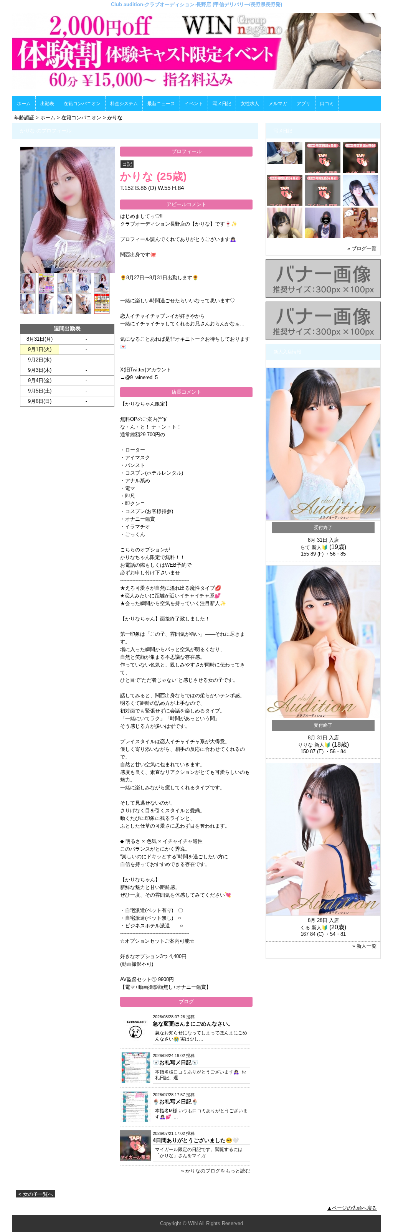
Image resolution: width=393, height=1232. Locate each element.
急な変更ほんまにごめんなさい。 (193, 1024)
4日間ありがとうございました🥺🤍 (196, 1140)
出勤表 (47, 103)
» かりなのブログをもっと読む (215, 1171)
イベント (194, 103)
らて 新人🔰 (314, 547)
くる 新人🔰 (314, 927)
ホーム (24, 103)
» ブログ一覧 (361, 248)
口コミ (327, 103)
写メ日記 (222, 103)
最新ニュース (161, 103)
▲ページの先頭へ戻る (352, 1208)
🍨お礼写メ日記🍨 (175, 1101)
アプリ (303, 103)
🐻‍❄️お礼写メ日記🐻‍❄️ (175, 1062)
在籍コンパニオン (82, 103)
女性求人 (250, 103)
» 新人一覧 (364, 946)
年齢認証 (24, 117)
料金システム (124, 103)
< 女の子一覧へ (35, 1194)
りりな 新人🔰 (314, 745)
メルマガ (278, 103)
